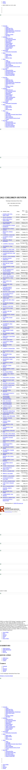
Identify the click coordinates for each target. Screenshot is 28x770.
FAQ (6, 33)
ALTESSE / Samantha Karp (9, 435)
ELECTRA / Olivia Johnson (9, 433)
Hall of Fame (8, 64)
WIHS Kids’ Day (9, 28)
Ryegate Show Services (8, 511)
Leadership (7, 61)
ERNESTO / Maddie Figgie (9, 497)
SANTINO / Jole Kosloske (8, 383)
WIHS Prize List (9, 38)
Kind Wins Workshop (10, 73)
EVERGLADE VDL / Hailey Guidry (8, 214)
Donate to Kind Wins (10, 75)
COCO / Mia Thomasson (8, 275)
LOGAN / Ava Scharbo (8, 261)
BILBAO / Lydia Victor (8, 306)
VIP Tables (7, 35)
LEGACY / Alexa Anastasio (9, 256)
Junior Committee (9, 65)
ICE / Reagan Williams (8, 371)
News (6, 56)
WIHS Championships (10, 45)
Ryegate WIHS (8, 44)
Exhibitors (5, 37)
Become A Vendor (9, 34)
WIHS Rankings (9, 43)
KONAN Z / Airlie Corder (8, 249)
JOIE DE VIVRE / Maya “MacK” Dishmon (8, 273)
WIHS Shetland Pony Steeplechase (13, 30)
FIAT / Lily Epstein (7, 400)
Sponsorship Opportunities (11, 51)
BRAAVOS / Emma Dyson (9, 410)
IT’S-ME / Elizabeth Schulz (9, 481)
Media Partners (8, 55)
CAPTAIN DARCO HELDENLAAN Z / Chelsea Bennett (7, 288)
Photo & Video (8, 57)
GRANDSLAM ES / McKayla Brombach (7, 403)
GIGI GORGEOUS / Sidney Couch (7, 468)
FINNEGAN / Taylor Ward (9, 321)
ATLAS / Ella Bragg (7, 217)
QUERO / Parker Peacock (8, 465)
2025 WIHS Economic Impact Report (13, 62)
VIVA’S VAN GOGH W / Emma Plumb (8, 394)
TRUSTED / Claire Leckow (9, 357)
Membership (8, 41)
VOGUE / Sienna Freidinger (6, 421)
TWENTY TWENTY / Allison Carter (8, 297)
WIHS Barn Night (9, 29)
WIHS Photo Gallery (9, 32)
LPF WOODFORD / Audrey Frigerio (7, 223)
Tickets (6, 27)
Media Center (8, 54)
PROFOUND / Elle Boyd (8, 251)
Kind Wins (5, 69)
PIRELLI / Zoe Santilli (8, 473)
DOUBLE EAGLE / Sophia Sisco (7, 259)
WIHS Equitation (9, 46)
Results (7, 49)
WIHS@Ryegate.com (18, 503)
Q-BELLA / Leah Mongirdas (6, 408)
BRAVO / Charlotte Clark (8, 470)
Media (4, 53)
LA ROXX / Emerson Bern (9, 348)
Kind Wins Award (9, 72)
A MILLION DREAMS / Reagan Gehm (8, 413)
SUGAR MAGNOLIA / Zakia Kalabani (8, 294)
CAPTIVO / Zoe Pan (7, 405)
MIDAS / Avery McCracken (9, 416)
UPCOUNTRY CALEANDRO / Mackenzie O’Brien (7, 397)
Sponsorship (5, 50)
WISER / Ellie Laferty (7, 339)
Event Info (5, 25)
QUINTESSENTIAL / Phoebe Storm (8, 500)
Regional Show (8, 48)
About (4, 59)
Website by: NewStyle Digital (6, 675)
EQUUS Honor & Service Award (12, 66)
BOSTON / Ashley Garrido (9, 291)
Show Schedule (8, 40)
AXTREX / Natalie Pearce (8, 385)
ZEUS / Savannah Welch (8, 486)
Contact (7, 67)
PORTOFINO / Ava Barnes (9, 377)
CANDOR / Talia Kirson (8, 243)
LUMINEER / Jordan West (9, 234)
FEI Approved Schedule (10, 39)
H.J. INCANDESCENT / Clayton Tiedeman (8, 270)
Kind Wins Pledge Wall (10, 71)
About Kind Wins (9, 70)
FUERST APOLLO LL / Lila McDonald (8, 327)
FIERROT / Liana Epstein (8, 476)
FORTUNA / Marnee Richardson (7, 240)
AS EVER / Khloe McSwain (7, 391)
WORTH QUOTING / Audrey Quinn (8, 444)
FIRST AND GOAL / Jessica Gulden (7, 220)
